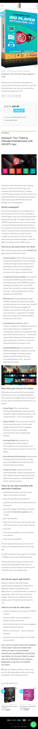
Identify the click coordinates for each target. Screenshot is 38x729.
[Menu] (2, 6)
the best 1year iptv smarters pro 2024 (9, 707)
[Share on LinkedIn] (19, 95)
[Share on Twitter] (9, 95)
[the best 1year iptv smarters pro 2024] (9, 695)
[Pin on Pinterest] (16, 95)
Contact (26, 723)
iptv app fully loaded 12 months (18, 71)
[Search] (36, 6)
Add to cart (19, 110)
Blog (22, 723)
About (11, 723)
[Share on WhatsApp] (3, 95)
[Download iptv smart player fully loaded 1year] (28, 695)
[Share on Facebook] (6, 95)
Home (3, 71)
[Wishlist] (35, 66)
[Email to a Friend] (13, 95)
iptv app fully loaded (12, 120)
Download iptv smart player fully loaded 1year (28, 707)
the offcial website (21, 512)
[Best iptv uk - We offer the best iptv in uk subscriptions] (19, 6)
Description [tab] (5, 133)
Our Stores (17, 723)
